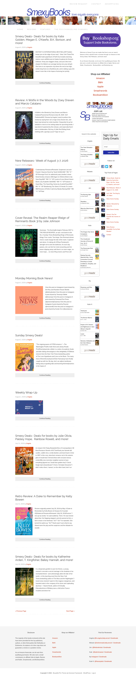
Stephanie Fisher (85, 203)
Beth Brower (84, 244)
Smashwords (100, 90)
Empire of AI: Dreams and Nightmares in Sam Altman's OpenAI (87, 327)
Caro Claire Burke (85, 312)
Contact (108, 234)
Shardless (83, 201)
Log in (94, 673)
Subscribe (111, 152)
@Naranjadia (99, 661)
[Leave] (97, 338)
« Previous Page (20, 611)
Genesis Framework (75, 673)
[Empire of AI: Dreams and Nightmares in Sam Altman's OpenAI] (97, 328)
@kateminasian (98, 652)
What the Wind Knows (87, 208)
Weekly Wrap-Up (26, 392)
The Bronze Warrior (86, 317)
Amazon (100, 78)
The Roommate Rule (87, 248)
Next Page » (70, 611)
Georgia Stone (85, 249)
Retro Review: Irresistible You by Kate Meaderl (113, 229)
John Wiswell (84, 235)
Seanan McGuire (85, 289)
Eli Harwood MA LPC (86, 267)
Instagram (95, 656)
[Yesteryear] (97, 314)
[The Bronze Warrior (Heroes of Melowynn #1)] (97, 321)
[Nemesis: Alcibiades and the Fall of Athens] (97, 345)
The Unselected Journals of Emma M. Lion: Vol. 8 (87, 241)
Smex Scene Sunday (112, 199)
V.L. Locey (84, 319)
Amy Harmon (84, 210)
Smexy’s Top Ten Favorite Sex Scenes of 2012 (113, 216)
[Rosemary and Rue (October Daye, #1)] (97, 291)
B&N (100, 82)
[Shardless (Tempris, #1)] (97, 205)
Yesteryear (84, 310)
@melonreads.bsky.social (103, 643)
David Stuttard (85, 344)
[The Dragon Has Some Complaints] (97, 236)
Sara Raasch (84, 151)
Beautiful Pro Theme (59, 673)
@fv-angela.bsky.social (102, 638)
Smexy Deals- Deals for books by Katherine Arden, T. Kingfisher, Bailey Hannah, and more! (44, 558)
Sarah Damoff (85, 196)
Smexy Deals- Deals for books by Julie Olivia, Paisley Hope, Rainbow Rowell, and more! (43, 437)
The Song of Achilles (87, 154)
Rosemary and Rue (86, 287)
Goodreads (114, 638)
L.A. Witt (83, 335)
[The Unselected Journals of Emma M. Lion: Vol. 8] (97, 243)
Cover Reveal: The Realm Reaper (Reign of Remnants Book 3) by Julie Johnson (42, 219)
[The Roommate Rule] (97, 252)
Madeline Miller (85, 156)
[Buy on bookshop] (100, 46)
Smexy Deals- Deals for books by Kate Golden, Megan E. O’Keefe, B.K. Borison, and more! (43, 40)
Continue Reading (44, 83)
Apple (100, 86)
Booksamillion (100, 95)
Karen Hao (84, 330)
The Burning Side (86, 194)
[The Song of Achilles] (97, 158)
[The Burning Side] (97, 198)
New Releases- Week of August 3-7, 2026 (41, 160)
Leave (82, 334)
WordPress (87, 673)
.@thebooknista (97, 647)
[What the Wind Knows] (97, 212)
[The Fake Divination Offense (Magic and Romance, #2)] (97, 151)
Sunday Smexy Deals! (29, 335)
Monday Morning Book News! (34, 278)
